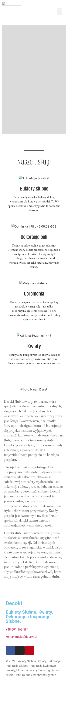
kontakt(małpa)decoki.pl (21, 637)
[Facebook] (10, 650)
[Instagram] (20, 650)
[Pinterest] (29, 650)
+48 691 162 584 (17, 629)
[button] (59, 11)
